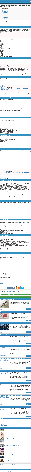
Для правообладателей (13, 465)
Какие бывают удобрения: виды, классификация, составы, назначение (14, 383)
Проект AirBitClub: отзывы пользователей (8, 323)
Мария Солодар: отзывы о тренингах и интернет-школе (11, 395)
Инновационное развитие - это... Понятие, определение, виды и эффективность (17, 172)
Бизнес (1, 309)
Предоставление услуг (5, 13)
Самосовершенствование (4, 425)
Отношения (2, 424)
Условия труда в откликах (5, 15)
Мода (1, 423)
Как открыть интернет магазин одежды (8, 311)
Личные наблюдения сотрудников (7, 19)
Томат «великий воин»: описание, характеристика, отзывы (11, 334)
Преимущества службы (5, 12)
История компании (4, 10)
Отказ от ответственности (15, 471)
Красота (2, 422)
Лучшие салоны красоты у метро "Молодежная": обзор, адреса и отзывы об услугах (17, 89)
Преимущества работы (5, 17)
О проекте (17, 1)
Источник (1, 283)
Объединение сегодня (5, 11)
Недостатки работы (5, 18)
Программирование (4, 420)
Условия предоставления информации (5, 471)
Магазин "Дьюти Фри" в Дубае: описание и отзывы (13, 66)
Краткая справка (4, 9)
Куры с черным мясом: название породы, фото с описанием (11, 406)
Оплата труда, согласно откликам (6, 16)
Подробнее (28, 309)
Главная (14, 1)
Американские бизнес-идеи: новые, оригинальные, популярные (12, 346)
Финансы (2, 426)
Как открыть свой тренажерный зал (7, 299)
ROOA (3, 0)
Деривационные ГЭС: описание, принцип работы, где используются (13, 370)
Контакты (21, 1)
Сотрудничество (12, 464)
